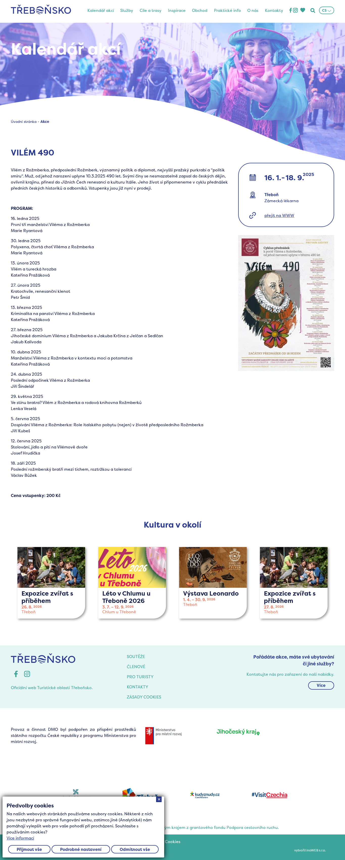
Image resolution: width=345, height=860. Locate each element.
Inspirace (177, 10)
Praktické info (227, 10)
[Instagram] (295, 10)
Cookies (172, 841)
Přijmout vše (29, 849)
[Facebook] (290, 10)
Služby (126, 10)
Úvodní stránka (24, 121)
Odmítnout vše (135, 849)
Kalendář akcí (100, 10)
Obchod (199, 10)
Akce (44, 121)
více (51, 583)
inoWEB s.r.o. (316, 850)
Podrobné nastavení (81, 849)
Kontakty (274, 10)
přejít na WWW (279, 215)
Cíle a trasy (150, 10)
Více (321, 685)
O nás (252, 10)
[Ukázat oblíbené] (302, 10)
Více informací (20, 838)
